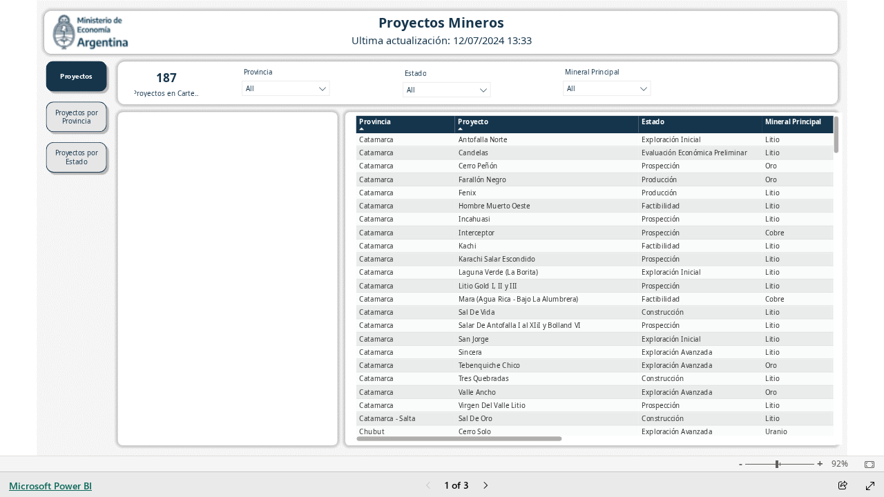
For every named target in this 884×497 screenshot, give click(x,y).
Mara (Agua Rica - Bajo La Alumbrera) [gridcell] (518, 299)
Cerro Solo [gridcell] (475, 432)
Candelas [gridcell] (473, 152)
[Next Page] (485, 486)
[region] (442, 228)
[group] (441, 22)
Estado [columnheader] (653, 121)
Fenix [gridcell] (468, 192)
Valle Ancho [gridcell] (477, 392)
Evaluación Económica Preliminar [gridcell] (694, 152)
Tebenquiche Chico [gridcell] (489, 365)
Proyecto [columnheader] (474, 121)
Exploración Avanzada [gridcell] (677, 352)
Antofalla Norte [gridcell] (483, 139)
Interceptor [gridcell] (476, 232)
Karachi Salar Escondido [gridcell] (497, 259)
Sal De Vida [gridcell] (476, 312)
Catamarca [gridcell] (376, 139)
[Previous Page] (428, 486)
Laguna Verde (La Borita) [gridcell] (498, 273)
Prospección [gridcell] (661, 166)
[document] (441, 22)
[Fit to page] (866, 464)
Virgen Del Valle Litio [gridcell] (492, 405)
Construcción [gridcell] (663, 312)
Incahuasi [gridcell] (474, 219)
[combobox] (285, 88)
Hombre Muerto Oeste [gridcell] (494, 206)
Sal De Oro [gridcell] (475, 418)
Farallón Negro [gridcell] (482, 179)
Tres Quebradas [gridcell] (483, 379)
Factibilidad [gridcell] (661, 206)
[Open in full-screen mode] (870, 486)
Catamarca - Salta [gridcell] (387, 418)
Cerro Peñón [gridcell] (478, 166)
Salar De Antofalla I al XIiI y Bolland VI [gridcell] (520, 326)
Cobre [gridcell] (775, 232)
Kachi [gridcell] (468, 246)
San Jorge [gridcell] (474, 339)
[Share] (842, 486)
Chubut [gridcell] (371, 432)
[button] (76, 76)
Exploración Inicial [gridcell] (671, 139)
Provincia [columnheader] (374, 121)
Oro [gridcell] (771, 166)
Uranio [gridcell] (776, 432)
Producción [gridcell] (659, 179)
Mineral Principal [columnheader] (793, 121)
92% (840, 463)
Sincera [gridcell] (470, 352)
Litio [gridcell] (772, 139)
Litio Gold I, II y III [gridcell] (488, 286)
